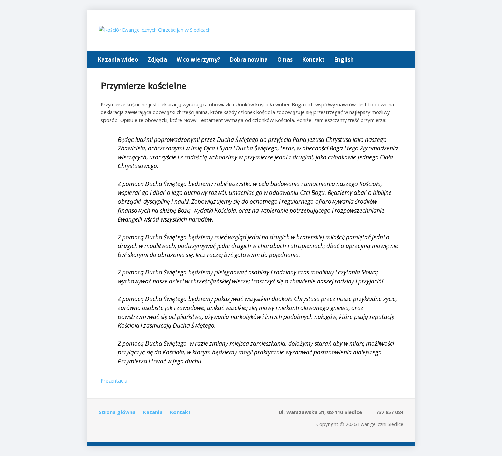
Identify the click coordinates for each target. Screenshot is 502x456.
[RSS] (102, 426)
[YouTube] (404, 60)
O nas (285, 59)
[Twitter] (385, 60)
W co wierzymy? (198, 59)
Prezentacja (114, 380)
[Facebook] (394, 60)
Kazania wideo (118, 59)
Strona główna (117, 412)
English (344, 59)
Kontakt (313, 59)
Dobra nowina (249, 59)
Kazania (153, 412)
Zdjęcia (157, 59)
